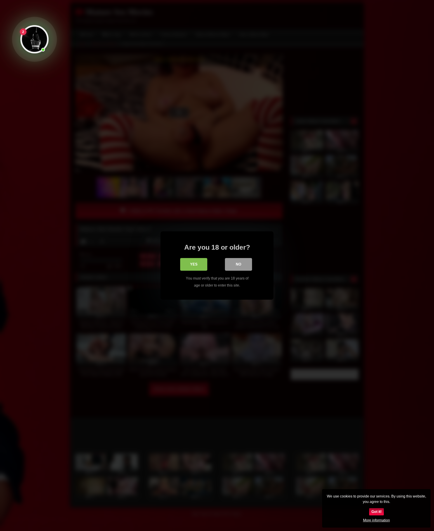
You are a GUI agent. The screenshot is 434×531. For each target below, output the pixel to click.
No (238, 264)
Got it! (376, 512)
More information (376, 520)
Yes (194, 264)
